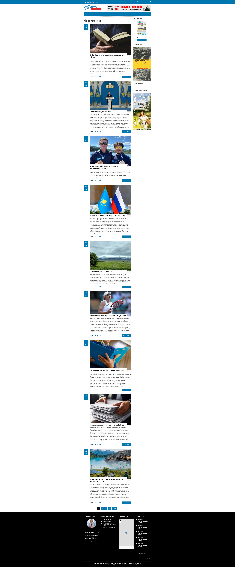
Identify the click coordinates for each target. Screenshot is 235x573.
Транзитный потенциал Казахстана (100, 111)
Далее (114, 508)
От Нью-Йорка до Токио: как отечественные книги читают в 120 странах (107, 56)
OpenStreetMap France (128, 548)
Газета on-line (104, 13)
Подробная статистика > (148, 558)
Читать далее (126, 76)
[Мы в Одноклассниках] (149, 1)
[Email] (101, 77)
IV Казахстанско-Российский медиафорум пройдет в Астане (108, 215)
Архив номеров (142, 40)
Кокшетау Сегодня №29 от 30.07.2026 (143, 533)
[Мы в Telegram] (147, 1)
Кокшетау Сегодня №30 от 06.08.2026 (143, 527)
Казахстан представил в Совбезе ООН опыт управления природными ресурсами (106, 480)
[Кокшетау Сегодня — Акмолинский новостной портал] (93, 7)
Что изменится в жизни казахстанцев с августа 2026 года (107, 425)
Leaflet (121, 546)
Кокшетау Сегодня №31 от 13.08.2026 (143, 521)
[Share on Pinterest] (99, 77)
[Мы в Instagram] (144, 1)
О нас (85, 2)
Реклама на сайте (90, 2)
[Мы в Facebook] (140, 1)
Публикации (95, 13)
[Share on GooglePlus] (97, 77)
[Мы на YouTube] (150, 1)
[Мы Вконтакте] (145, 1)
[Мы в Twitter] (142, 1)
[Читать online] (142, 28)
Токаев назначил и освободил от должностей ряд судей (107, 370)
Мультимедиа (123, 13)
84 (109, 508)
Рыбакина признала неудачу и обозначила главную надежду (108, 315)
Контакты (96, 2)
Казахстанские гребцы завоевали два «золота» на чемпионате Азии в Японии (105, 167)
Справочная (132, 13)
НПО (139, 13)
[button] (126, 533)
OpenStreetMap (126, 546)
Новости (87, 13)
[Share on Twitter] (95, 77)
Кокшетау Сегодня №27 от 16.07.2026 (143, 545)
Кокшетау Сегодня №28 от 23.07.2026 (143, 539)
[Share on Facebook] (94, 77)
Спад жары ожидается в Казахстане (101, 271)
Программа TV (114, 13)
